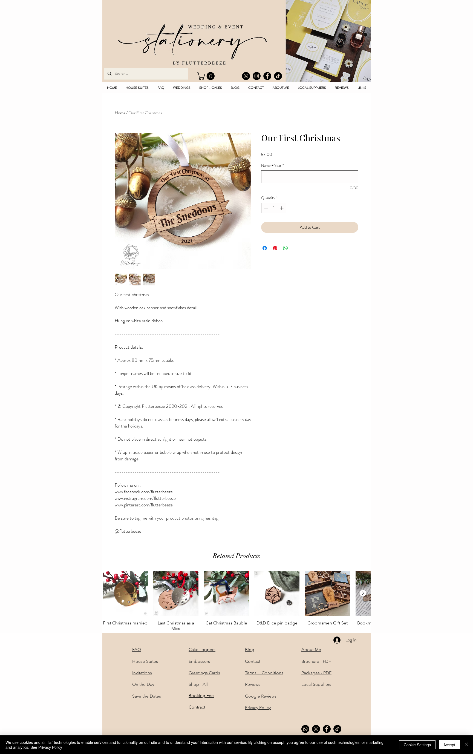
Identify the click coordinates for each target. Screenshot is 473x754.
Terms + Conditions (264, 672)
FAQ (136, 649)
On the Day (143, 684)
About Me (311, 649)
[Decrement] (265, 208)
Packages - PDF (316, 672)
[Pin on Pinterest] (275, 248)
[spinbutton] (274, 208)
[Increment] (282, 208)
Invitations (142, 672)
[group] (236, 601)
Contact (252, 661)
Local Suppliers (316, 684)
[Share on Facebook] (264, 248)
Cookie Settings (417, 744)
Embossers (199, 661)
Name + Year (272, 165)
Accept (449, 744)
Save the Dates (146, 696)
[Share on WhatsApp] (285, 248)
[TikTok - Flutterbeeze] (278, 76)
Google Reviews (260, 696)
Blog (249, 649)
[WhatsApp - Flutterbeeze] (246, 76)
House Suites (145, 661)
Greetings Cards (204, 672)
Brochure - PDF (316, 661)
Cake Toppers (202, 649)
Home (120, 113)
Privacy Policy (258, 707)
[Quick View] (125, 593)
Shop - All (199, 684)
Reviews (252, 684)
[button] (207, 76)
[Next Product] (363, 593)
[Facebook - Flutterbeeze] (267, 76)
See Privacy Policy (46, 747)
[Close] (466, 745)
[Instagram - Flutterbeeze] (257, 76)
